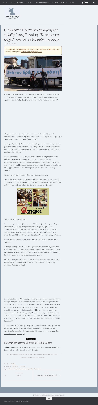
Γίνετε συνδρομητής (42, 2)
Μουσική (22, 366)
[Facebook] (82, 2)
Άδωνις (10, 369)
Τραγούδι (30, 369)
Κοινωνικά (15, 366)
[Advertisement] (33, 116)
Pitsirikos (13, 364)
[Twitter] (87, 2)
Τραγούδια (37, 369)
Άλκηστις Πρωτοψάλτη (20, 369)
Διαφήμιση (29, 2)
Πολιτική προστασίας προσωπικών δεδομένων (49, 395)
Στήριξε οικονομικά (11, 347)
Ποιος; (12, 2)
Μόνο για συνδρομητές (59, 2)
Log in (72, 2)
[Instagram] (85, 2)
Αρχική (4, 2)
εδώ (36, 350)
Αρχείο (19, 2)
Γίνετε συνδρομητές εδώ (31, 51)
